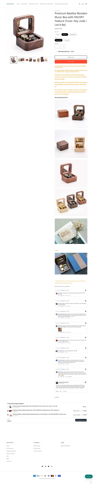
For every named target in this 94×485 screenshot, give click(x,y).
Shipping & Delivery (11, 451)
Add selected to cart (81, 420)
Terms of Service (37, 451)
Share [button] (57, 397)
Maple (58, 35)
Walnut (65, 34)
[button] (79, 3)
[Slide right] (49, 60)
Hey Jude (58, 40)
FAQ (7, 456)
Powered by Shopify (51, 478)
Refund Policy (37, 445)
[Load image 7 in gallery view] (44, 60)
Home (8, 445)
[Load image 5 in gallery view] (28, 60)
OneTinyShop (44, 478)
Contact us (9, 461)
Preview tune (88, 476)
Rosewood (72, 34)
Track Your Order (11, 453)
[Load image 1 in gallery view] (13, 60)
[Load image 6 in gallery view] (36, 60)
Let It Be (67, 40)
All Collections (10, 448)
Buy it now (71, 61)
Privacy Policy (37, 448)
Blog (8, 458)
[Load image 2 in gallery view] (21, 60)
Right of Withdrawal (65, 445)
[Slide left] (8, 60)
